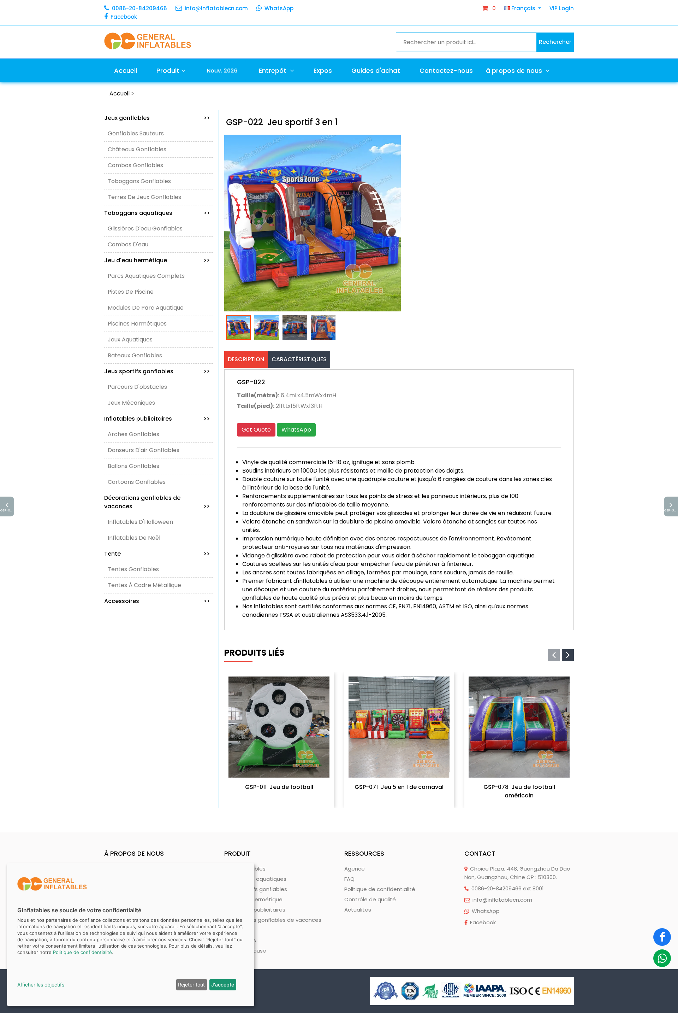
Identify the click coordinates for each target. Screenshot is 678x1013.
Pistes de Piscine (131, 292)
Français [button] (523, 8)
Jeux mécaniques (131, 403)
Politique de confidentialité (379, 889)
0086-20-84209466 (139, 8)
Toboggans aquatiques (157, 213)
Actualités (357, 909)
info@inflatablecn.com (216, 8)
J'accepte (222, 985)
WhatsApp (278, 8)
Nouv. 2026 (222, 70)
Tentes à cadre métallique (144, 585)
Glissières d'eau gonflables (145, 228)
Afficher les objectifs (40, 985)
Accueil (125, 70)
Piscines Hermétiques (137, 324)
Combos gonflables (135, 165)
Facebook (124, 17)
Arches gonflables (133, 434)
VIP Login (561, 8)
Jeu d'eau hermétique (157, 260)
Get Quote (256, 430)
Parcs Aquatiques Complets (146, 276)
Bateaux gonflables (135, 355)
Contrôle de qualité (370, 899)
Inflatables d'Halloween (140, 522)
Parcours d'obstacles (137, 387)
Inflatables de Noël (134, 538)
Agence (354, 868)
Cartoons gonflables (137, 482)
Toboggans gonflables (139, 181)
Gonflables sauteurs (136, 133)
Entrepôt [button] (273, 70)
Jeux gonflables (157, 118)
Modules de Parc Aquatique (146, 308)
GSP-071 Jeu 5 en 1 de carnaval (399, 787)
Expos (323, 70)
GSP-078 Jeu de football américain (519, 791)
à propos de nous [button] (515, 70)
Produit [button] (167, 70)
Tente (157, 554)
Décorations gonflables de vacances (157, 502)
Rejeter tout (191, 985)
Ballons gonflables (133, 466)
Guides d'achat (375, 70)
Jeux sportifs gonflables (157, 371)
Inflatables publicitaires (157, 419)
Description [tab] (246, 359)
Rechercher (555, 42)
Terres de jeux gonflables (144, 197)
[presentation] (554, 655)
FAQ (349, 879)
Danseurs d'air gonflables (143, 450)
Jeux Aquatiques (130, 339)
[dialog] (130, 934)
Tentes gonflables (133, 569)
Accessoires (157, 601)
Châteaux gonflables (137, 149)
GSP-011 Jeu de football (279, 787)
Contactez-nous (446, 70)
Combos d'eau (128, 244)
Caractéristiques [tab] (299, 359)
